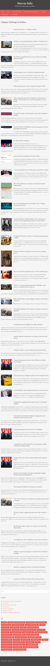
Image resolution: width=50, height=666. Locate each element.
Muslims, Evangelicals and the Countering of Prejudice (29, 567)
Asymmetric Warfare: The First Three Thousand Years (29, 579)
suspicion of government (6, 642)
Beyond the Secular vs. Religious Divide (25, 29)
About (8, 11)
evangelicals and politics (33, 627)
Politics (43, 11)
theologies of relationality (19, 642)
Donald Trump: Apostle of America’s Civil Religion (28, 429)
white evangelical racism (6, 647)
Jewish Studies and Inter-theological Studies (12, 601)
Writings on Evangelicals (8, 609)
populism (38, 637)
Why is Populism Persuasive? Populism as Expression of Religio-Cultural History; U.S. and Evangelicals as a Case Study (30, 99)
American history (30, 622)
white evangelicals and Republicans (30, 647)
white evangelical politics (19, 644)
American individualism (41, 622)
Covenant (42, 624)
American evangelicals (20, 622)
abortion (3, 622)
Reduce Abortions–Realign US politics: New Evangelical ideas (31, 375)
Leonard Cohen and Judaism (41, 632)
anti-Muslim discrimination (18, 624)
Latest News (14, 14)
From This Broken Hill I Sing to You (28, 629)
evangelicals (23, 627)
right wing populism (36, 639)
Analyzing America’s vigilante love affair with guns (28, 324)
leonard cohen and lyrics (6, 634)
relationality (16, 639)
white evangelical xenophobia (19, 649)
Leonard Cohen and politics (19, 634)
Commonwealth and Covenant (31, 624)
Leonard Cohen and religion (33, 634)
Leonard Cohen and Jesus (27, 632)
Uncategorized (6, 607)
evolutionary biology (6, 629)
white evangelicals (17, 647)
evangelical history (14, 627)
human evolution (41, 629)
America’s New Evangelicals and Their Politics (27, 156)
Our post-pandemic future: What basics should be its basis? (31, 170)
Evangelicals (4, 14)
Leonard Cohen (5, 632)
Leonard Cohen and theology (7, 637)
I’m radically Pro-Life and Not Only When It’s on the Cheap (31, 390)
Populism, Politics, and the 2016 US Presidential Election (30, 350)
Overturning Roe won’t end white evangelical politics (29, 72)
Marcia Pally (25, 3)
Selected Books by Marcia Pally (9, 605)
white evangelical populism (32, 644)
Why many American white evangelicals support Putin (29, 86)
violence (37, 642)
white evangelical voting (6, 649)
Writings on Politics (7, 610)
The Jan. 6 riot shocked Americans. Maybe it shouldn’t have (31, 41)
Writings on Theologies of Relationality (11, 612)
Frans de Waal (15, 629)
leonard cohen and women (20, 637)
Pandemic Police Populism (21, 140)
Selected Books (17, 11)
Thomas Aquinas (30, 642)
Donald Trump (5, 627)
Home (2, 11)
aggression (10, 622)
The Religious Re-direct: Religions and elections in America (31, 539)
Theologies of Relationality (31, 11)
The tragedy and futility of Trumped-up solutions (28, 487)
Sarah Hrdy (45, 639)
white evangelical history (6, 644)
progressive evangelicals (6, 639)
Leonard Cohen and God (15, 632)
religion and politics (25, 639)
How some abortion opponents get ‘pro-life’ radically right (31, 271)
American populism (6, 624)
